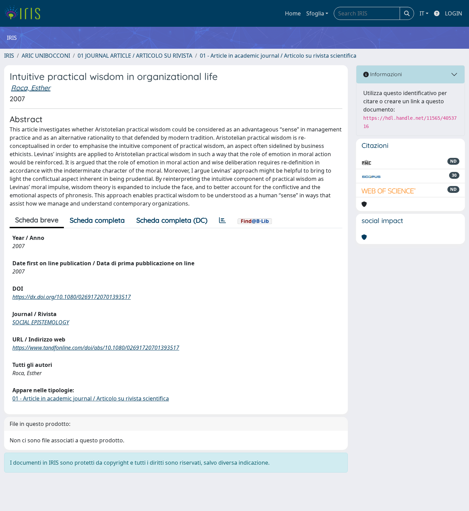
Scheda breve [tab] (36, 220)
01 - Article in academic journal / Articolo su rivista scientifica (278, 55)
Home (293, 13)
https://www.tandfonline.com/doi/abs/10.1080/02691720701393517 (95, 347)
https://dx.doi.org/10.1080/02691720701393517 (71, 297)
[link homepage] (25, 13)
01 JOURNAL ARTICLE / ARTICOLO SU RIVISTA (135, 55)
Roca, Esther (30, 87)
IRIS (9, 55)
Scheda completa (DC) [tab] (171, 220)
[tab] (222, 220)
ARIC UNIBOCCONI (46, 55)
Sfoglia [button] (315, 13)
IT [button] (422, 13)
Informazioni (385, 74)
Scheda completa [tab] (97, 220)
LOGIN (453, 13)
